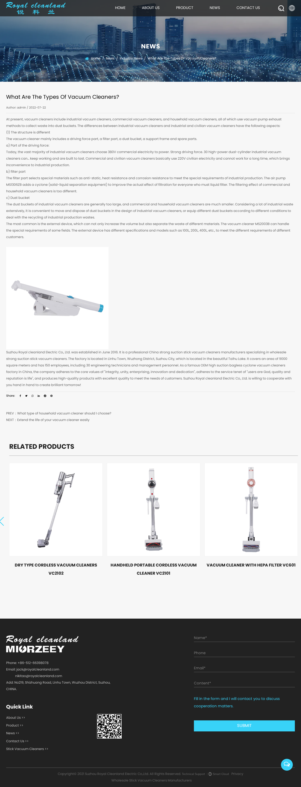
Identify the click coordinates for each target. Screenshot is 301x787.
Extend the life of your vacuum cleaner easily (53, 420)
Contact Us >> (17, 741)
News (215, 8)
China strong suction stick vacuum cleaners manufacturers (197, 352)
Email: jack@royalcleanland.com (32, 670)
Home (120, 8)
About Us (151, 8)
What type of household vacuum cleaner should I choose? (64, 413)
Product (184, 8)
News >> (12, 733)
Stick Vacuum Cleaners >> (27, 749)
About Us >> (15, 718)
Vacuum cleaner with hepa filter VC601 (251, 565)
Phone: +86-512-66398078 (27, 663)
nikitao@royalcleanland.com (38, 676)
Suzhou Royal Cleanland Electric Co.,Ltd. (117, 774)
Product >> (14, 726)
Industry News (131, 58)
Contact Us (248, 8)
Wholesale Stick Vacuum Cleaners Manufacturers (151, 781)
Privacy (237, 774)
